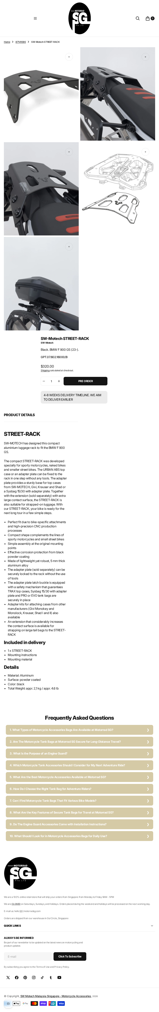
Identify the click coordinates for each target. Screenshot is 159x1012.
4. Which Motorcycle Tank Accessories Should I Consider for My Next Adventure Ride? (67, 765)
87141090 (21, 41)
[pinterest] (25, 977)
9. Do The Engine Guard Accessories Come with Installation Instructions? (58, 824)
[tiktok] (42, 977)
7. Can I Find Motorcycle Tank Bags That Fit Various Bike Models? (53, 800)
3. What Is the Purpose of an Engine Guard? (38, 753)
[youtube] (59, 977)
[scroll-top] (152, 1005)
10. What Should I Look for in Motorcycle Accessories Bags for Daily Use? (58, 836)
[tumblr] (51, 977)
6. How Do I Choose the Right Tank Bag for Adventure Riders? (50, 789)
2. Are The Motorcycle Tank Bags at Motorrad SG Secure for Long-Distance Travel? (65, 741)
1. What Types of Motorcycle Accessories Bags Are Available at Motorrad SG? (61, 730)
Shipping (45, 370)
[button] (35, 18)
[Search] (137, 18)
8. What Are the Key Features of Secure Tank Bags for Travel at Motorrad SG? (62, 812)
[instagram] (33, 977)
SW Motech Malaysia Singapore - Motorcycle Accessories (55, 996)
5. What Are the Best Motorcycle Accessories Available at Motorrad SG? (58, 777)
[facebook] (16, 977)
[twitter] (8, 977)
